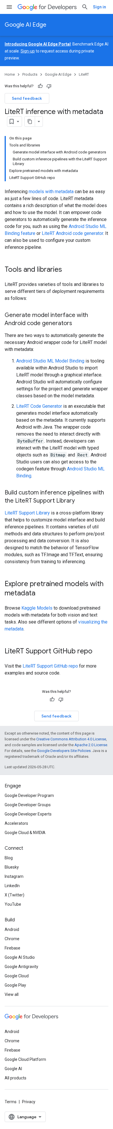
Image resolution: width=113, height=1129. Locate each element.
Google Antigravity (21, 966)
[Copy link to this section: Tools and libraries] (68, 270)
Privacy (28, 1101)
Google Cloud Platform (25, 1059)
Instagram (14, 876)
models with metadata (51, 191)
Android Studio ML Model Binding (50, 361)
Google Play (15, 985)
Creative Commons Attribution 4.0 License (71, 739)
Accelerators (16, 823)
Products (29, 74)
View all (12, 994)
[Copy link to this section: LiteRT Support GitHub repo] (98, 651)
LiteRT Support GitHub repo (50, 666)
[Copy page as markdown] (30, 121)
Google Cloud (17, 976)
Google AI (13, 1068)
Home (10, 74)
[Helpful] (40, 86)
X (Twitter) (14, 895)
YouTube (13, 904)
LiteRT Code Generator (39, 406)
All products (15, 1078)
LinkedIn (12, 885)
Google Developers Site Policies (64, 751)
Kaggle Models (36, 608)
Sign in (99, 7)
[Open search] (84, 6)
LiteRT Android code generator (72, 233)
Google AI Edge (25, 24)
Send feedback (27, 98)
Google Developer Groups (28, 804)
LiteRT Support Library (27, 513)
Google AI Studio (20, 957)
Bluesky (12, 867)
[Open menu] (9, 7)
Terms (11, 1101)
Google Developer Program (29, 795)
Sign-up (28, 51)
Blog (9, 858)
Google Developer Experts (28, 814)
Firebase (12, 948)
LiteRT (84, 74)
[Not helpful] (49, 86)
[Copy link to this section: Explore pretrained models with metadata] (41, 593)
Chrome (12, 938)
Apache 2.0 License (90, 745)
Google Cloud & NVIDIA (25, 832)
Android (12, 929)
